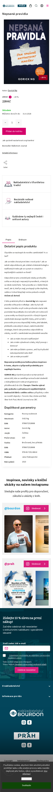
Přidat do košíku (14, 131)
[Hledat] (36, 5)
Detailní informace (10, 153)
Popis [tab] (8, 239)
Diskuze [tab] (23, 239)
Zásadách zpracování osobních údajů (30, 664)
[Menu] (47, 5)
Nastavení (26, 779)
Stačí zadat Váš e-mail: (14, 643)
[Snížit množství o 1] (5, 122)
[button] (26, 685)
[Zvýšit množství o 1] (19, 122)
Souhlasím (26, 785)
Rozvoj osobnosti (29, 413)
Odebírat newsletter (27, 670)
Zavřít (44, 171)
